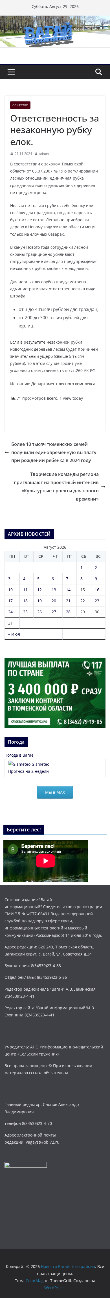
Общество (20, 105)
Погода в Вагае (19, 755)
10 (10, 589)
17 (10, 600)
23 (97, 600)
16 (97, 589)
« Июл (14, 634)
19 (39, 600)
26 (39, 611)
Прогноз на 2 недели (28, 771)
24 (10, 611)
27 (54, 611)
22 (82, 600)
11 (25, 589)
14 (68, 589)
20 (54, 600)
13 (54, 589)
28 (68, 611)
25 (25, 611)
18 (25, 600)
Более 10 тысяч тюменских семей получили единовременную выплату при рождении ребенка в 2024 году (53, 452)
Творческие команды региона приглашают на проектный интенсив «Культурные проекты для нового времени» (56, 486)
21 (68, 600)
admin (44, 153)
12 (39, 589)
